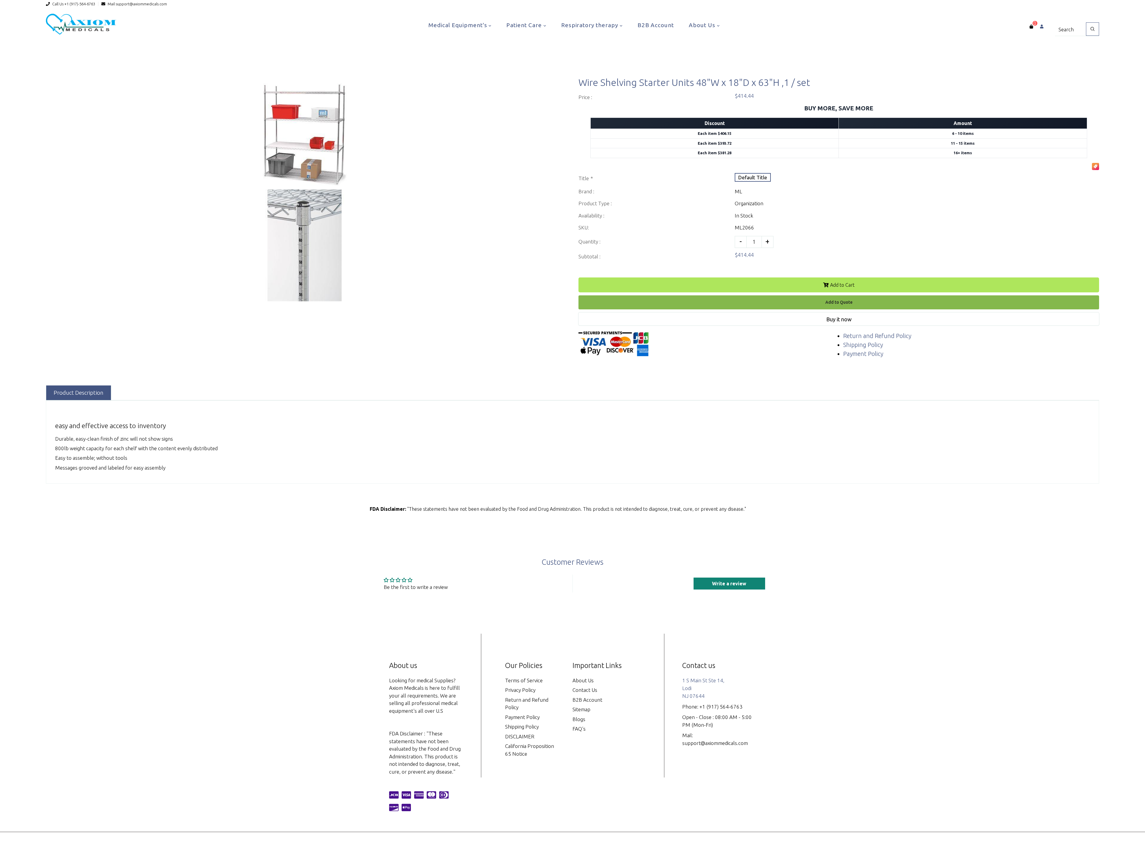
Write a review (729, 583)
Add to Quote (838, 302)
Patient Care (524, 25)
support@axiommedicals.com (141, 4)
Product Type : (595, 203)
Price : (585, 97)
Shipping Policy (863, 344)
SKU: (583, 227)
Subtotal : (589, 256)
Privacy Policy (520, 690)
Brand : (586, 191)
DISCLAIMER (519, 736)
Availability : (591, 215)
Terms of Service (524, 680)
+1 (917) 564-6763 (721, 706)
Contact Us (584, 690)
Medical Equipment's (458, 25)
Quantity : (589, 241)
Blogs (578, 719)
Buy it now (839, 319)
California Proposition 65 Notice (529, 750)
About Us (703, 25)
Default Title (752, 177)
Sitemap (581, 709)
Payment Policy (863, 353)
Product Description (78, 392)
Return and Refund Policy (877, 335)
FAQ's (579, 729)
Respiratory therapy (590, 25)
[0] (1031, 26)
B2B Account (656, 25)
